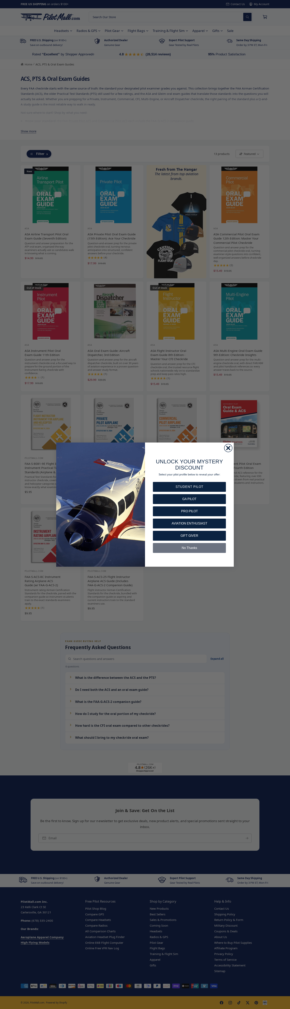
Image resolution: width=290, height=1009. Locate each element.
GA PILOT (189, 499)
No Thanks (189, 548)
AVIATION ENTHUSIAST (189, 523)
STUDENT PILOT (189, 486)
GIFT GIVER (189, 535)
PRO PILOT (189, 511)
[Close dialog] (228, 448)
